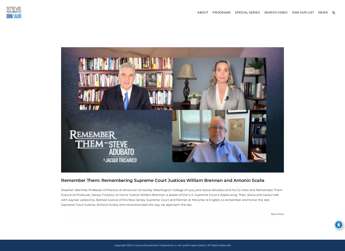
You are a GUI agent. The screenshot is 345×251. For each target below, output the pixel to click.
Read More (277, 214)
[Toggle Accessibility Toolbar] (338, 224)
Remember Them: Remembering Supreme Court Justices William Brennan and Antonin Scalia (162, 180)
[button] (333, 12)
